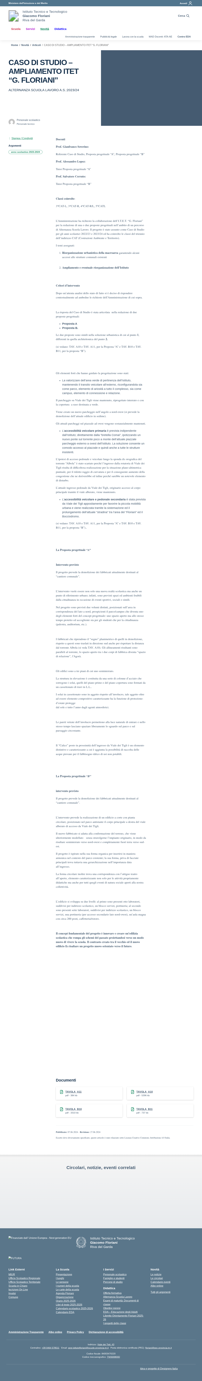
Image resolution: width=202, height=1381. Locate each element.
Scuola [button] (16, 29)
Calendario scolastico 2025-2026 (74, 1308)
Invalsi (12, 1293)
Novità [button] (44, 29)
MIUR (12, 1274)
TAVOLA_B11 (144, 1109)
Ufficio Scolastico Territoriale (24, 1282)
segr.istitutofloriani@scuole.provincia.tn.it (88, 1348)
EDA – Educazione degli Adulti (120, 1312)
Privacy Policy (75, 1332)
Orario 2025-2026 (66, 1301)
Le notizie (156, 1274)
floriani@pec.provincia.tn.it (158, 1348)
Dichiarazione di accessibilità (106, 1332)
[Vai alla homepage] (14, 16)
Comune (13, 1297)
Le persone (62, 1282)
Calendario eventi (160, 1282)
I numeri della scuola (67, 1285)
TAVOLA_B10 (73, 1109)
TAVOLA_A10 (144, 1092)
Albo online (157, 1285)
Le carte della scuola (67, 1289)
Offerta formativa (112, 1293)
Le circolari (157, 1278)
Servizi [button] (30, 29)
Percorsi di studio (113, 1282)
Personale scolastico (115, 1274)
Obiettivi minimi (111, 1308)
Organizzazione (65, 1297)
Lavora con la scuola (132, 36)
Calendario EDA (65, 1312)
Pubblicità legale (108, 36)
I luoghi (60, 1278)
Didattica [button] (60, 29)
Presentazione (64, 1274)
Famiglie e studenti (114, 1278)
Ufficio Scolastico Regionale (24, 1278)
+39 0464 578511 (50, 1348)
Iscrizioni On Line (18, 1289)
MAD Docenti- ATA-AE (160, 36)
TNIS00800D (113, 1357)
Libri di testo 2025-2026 (69, 1304)
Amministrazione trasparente (80, 36)
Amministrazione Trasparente (26, 1332)
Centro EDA (184, 36)
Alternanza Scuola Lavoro (117, 1297)
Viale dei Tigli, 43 (105, 1344)
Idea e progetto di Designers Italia (159, 1368)
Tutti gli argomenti (160, 1292)
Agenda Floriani (65, 1293)
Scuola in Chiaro (18, 1285)
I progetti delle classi (114, 1323)
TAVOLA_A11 (73, 1092)
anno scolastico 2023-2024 (25, 152)
